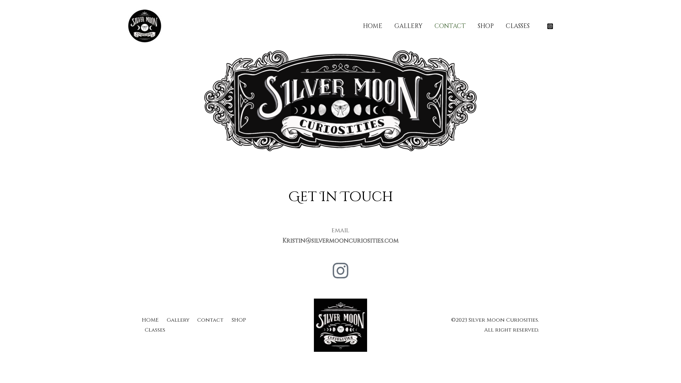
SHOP (486, 26)
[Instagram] (550, 26)
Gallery (408, 26)
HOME (372, 26)
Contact (450, 26)
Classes (518, 26)
